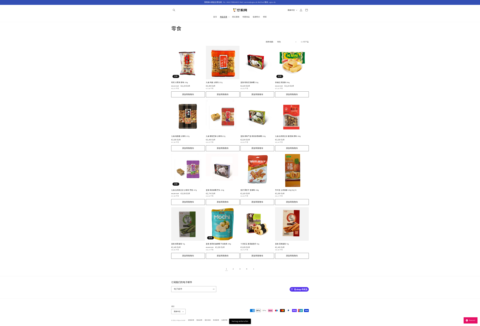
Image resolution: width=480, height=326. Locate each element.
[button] (174, 10)
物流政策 (216, 320)
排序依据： (270, 42)
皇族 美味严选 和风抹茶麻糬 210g (253, 136)
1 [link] (226, 268)
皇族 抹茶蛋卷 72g (178, 244)
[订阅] (213, 289)
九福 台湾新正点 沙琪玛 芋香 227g (184, 190)
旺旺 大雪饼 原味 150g (179, 82)
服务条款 (208, 320)
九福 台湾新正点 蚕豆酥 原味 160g (288, 136)
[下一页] (253, 269)
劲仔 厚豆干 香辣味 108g (249, 190)
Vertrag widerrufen (240, 321)
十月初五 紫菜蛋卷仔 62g (249, 244)
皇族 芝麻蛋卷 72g (282, 244)
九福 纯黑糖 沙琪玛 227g (180, 136)
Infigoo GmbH (180, 320)
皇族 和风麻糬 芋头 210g (215, 190)
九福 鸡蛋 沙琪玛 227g (214, 82)
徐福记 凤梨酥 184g (282, 82)
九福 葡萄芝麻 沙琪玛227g (216, 136)
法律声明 (224, 320)
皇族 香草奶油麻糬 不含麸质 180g (218, 244)
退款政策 (191, 320)
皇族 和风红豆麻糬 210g (249, 82)
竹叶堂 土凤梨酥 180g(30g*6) (286, 190)
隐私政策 (199, 320)
